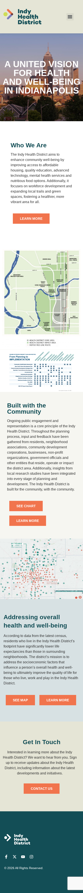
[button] (70, 16)
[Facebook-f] (6, 857)
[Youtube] (23, 857)
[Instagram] (31, 857)
